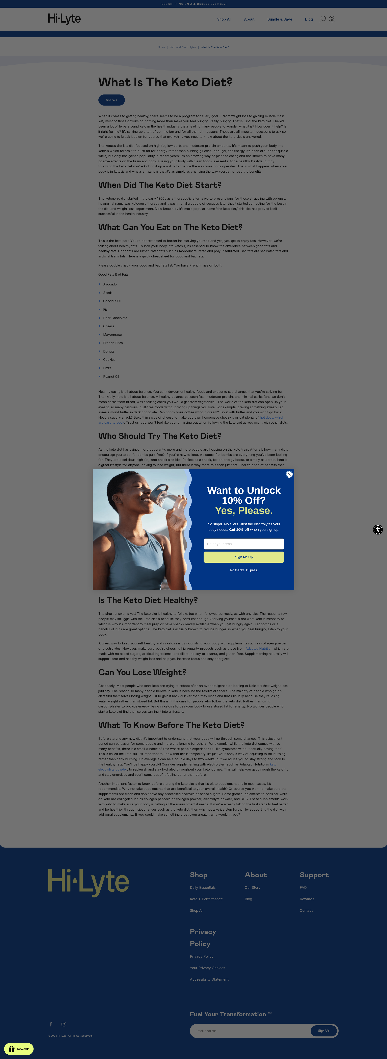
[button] (378, 530)
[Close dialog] (289, 474)
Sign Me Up (244, 557)
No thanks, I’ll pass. (244, 570)
